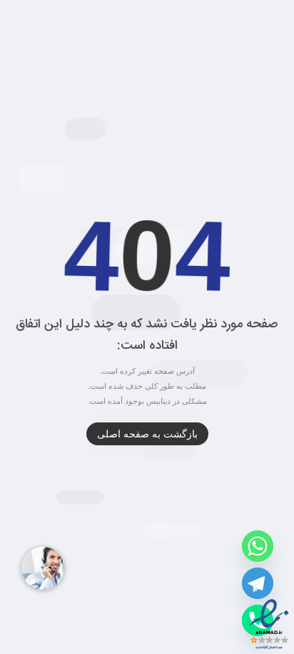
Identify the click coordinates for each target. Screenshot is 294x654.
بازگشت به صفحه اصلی (147, 434)
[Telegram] (257, 583)
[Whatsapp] (257, 546)
